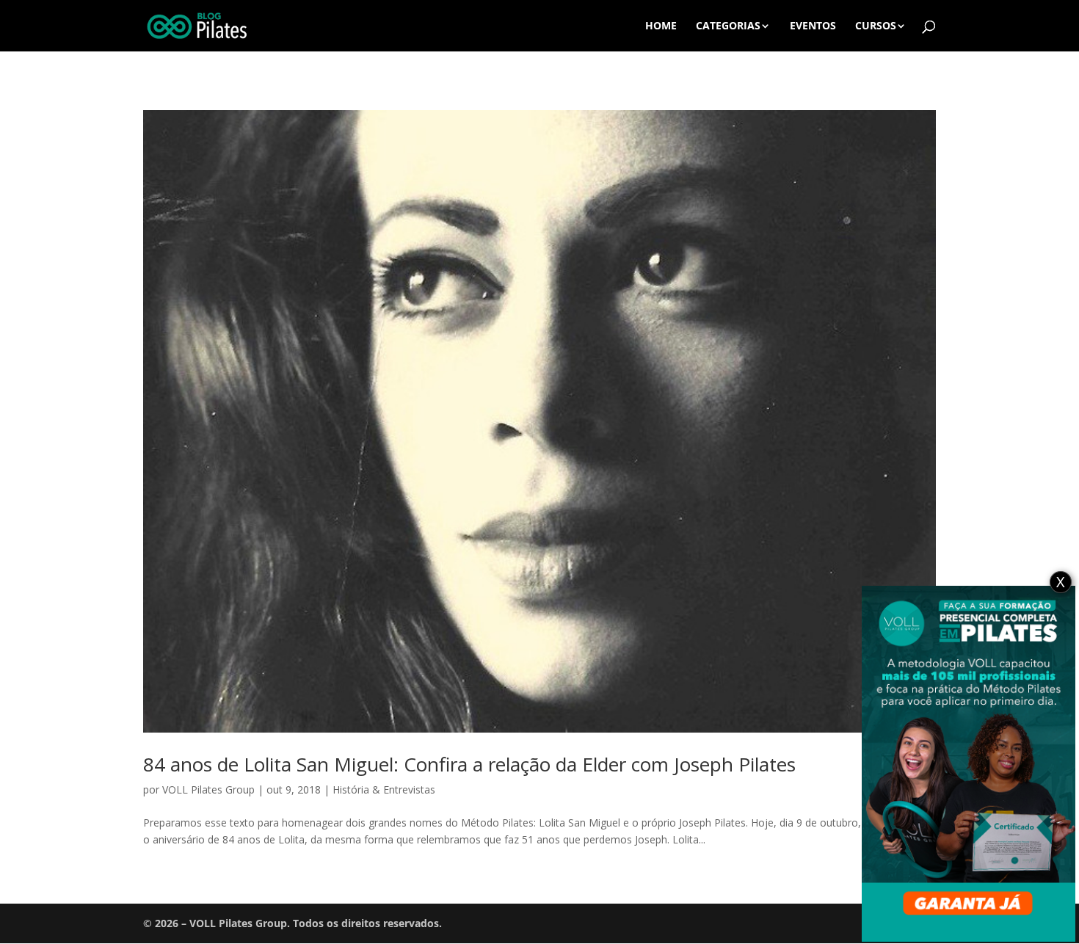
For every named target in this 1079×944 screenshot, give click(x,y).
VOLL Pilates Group (208, 789)
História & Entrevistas (384, 789)
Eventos (813, 26)
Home (661, 26)
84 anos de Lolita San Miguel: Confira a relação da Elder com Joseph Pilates (469, 764)
